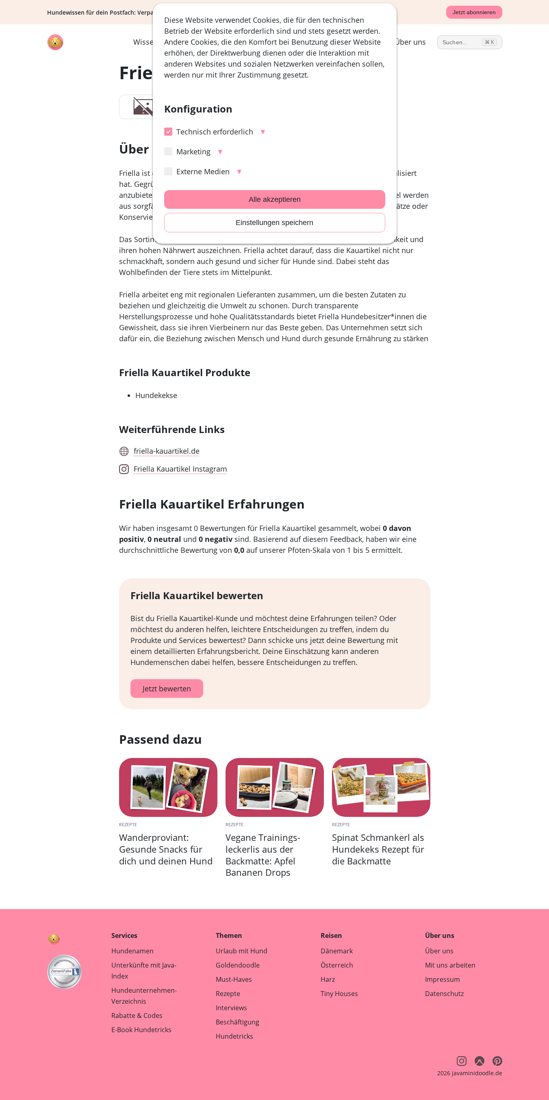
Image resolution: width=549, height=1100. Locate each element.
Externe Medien (203, 171)
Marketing (193, 151)
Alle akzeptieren (275, 199)
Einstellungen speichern (274, 223)
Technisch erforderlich (214, 131)
